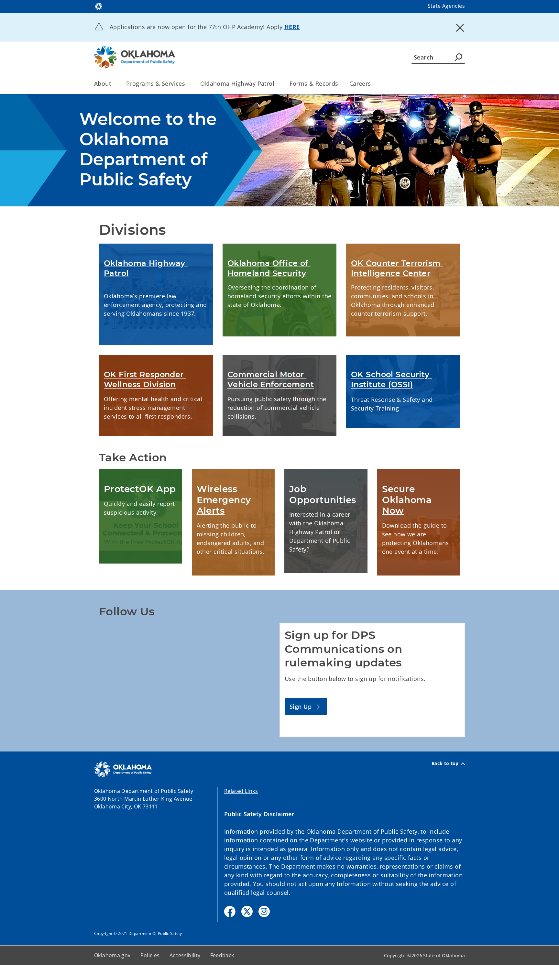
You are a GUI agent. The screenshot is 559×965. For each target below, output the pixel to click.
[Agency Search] (458, 57)
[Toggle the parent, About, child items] (113, 84)
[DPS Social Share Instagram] (264, 911)
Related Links (241, 791)
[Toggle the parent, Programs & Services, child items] (187, 84)
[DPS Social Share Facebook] (230, 911)
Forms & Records (314, 83)
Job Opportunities (322, 494)
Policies (150, 955)
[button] (306, 707)
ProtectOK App (140, 488)
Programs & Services (155, 83)
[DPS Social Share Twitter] (247, 911)
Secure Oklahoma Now (408, 499)
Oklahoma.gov (112, 955)
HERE (292, 27)
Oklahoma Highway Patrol (237, 83)
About (102, 83)
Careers (360, 83)
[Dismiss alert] (460, 27)
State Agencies (446, 5)
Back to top (445, 763)
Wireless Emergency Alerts (225, 499)
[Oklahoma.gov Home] (98, 6)
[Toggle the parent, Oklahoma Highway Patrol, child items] (276, 84)
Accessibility (185, 955)
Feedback (222, 955)
